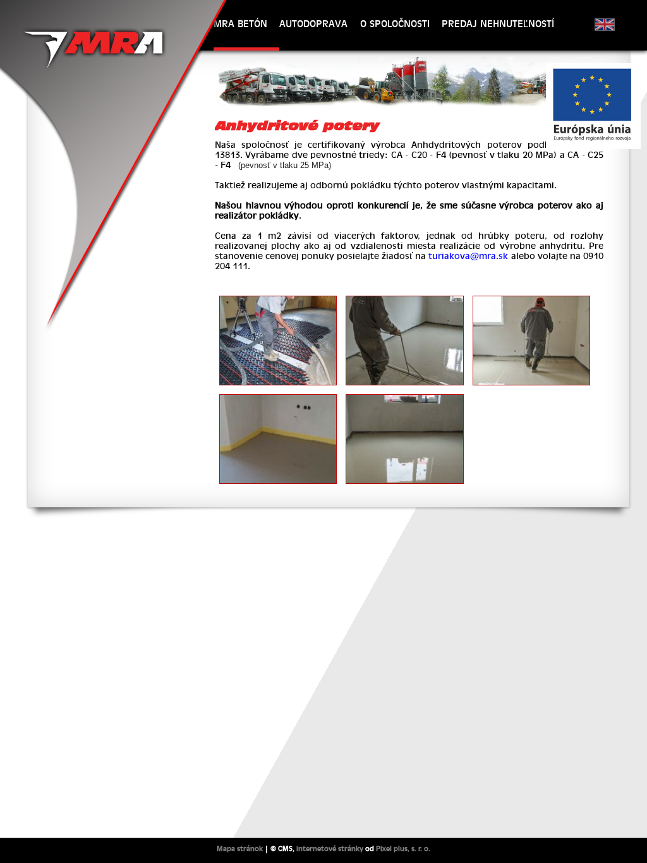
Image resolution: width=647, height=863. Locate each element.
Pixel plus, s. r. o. (403, 848)
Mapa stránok (240, 848)
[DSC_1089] (531, 301)
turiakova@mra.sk (468, 256)
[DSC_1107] (404, 400)
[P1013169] (278, 301)
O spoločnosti (395, 24)
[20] (278, 400)
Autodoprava (313, 24)
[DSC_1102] (404, 301)
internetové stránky (329, 848)
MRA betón (240, 24)
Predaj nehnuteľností (498, 24)
